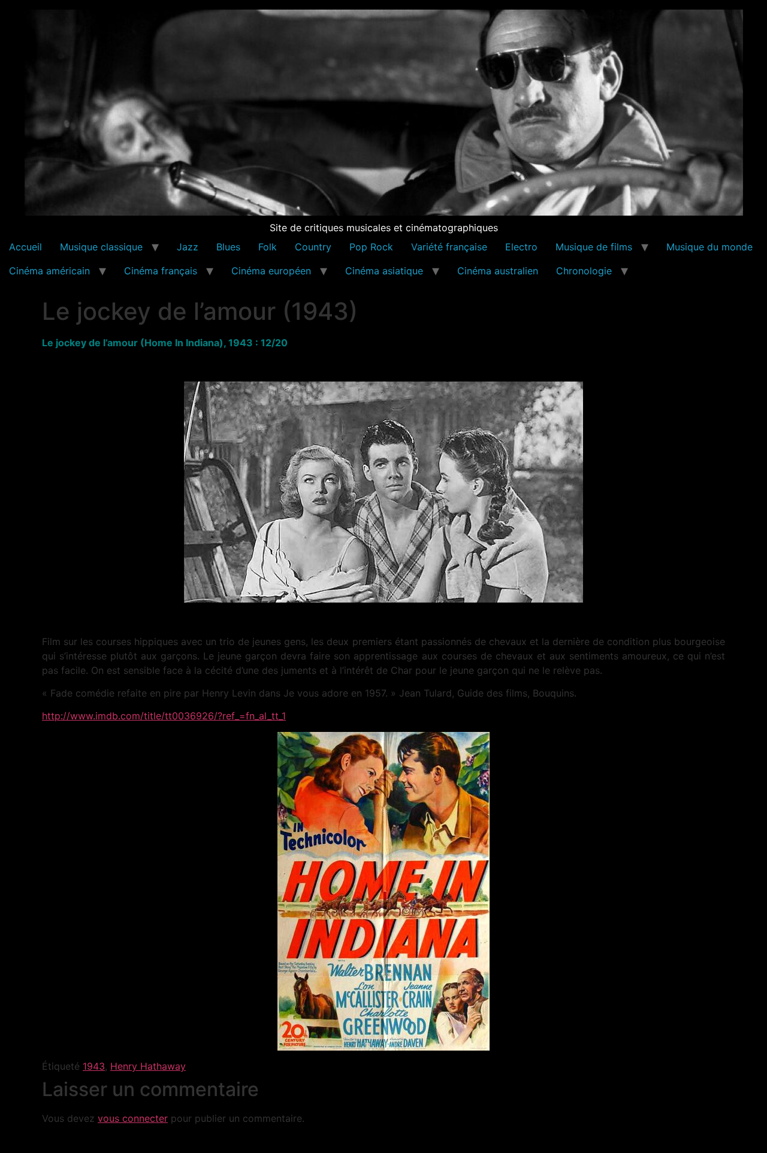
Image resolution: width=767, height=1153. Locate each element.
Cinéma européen (271, 271)
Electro (521, 247)
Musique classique (101, 247)
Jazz (187, 247)
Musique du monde (709, 247)
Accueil (25, 247)
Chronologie (584, 271)
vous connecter (133, 1118)
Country (313, 247)
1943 (94, 1066)
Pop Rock (371, 247)
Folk (267, 247)
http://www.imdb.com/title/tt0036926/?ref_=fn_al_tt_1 (164, 716)
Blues (228, 247)
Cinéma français (160, 271)
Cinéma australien (497, 271)
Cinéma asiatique (384, 271)
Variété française (449, 247)
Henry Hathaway (148, 1066)
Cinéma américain (49, 271)
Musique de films (593, 247)
